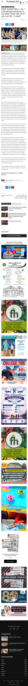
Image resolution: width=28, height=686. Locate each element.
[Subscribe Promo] (14, 577)
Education (12, 680)
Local (13, 6)
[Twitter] (9, 24)
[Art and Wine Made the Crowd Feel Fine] (4, 644)
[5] (14, 47)
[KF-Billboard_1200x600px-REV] (14, 596)
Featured (16, 180)
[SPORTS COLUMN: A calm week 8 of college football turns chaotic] (4, 651)
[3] (14, 345)
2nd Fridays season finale (14, 221)
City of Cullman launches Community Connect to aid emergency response (17, 209)
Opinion (21, 680)
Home (2, 4)
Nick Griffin (5, 18)
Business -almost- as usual (15, 637)
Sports (6, 4)
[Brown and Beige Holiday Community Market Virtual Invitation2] (14, 279)
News (10, 6)
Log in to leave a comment (14, 235)
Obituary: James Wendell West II (6, 196)
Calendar (10, 682)
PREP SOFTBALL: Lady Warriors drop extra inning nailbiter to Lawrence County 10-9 (20, 197)
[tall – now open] (14, 508)
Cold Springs (10, 4)
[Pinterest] (12, 24)
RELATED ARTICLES (6, 203)
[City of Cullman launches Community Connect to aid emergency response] (4, 209)
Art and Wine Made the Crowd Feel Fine (17, 643)
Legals (14, 682)
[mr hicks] (14, 610)
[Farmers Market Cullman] (14, 316)
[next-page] (4, 227)
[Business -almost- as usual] (4, 638)
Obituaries (17, 680)
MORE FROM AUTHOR (16, 203)
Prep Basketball (4, 181)
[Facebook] (6, 24)
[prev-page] (2, 227)
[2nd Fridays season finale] (4, 222)
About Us (18, 682)
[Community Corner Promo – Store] (14, 473)
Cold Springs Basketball (9, 180)
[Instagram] (14, 628)
